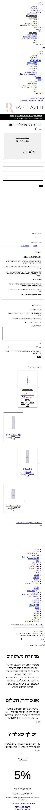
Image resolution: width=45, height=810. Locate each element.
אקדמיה (38, 29)
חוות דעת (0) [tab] (25, 246)
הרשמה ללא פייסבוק (22, 807)
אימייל (38, 347)
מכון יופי (36, 549)
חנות (39, 31)
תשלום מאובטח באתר (36, 233)
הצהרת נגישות (38, 631)
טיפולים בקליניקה (35, 12)
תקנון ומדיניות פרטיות (32, 583)
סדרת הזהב (33, 33)
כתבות (37, 570)
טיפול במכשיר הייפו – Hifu (28, 25)
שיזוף (35, 21)
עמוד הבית (38, 116)
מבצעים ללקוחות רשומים (36, 242)
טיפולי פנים (33, 19)
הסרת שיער (33, 18)
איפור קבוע (37, 27)
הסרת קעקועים (32, 14)
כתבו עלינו (33, 8)
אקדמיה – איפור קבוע (30, 37)
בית (40, 2)
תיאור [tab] (35, 246)
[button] (22, 48)
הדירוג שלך (37, 322)
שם (39, 343)
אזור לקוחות (35, 581)
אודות (39, 4)
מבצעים (34, 35)
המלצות (34, 6)
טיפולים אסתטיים (31, 23)
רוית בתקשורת (36, 10)
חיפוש (43, 639)
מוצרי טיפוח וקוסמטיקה (29, 38)
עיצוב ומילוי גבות (31, 16)
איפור (35, 40)
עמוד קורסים (31, 553)
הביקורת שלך (36, 326)
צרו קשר (38, 44)
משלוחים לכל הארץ (37, 237)
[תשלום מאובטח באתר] (36, 231)
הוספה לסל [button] (11, 438)
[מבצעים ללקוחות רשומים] (36, 240)
